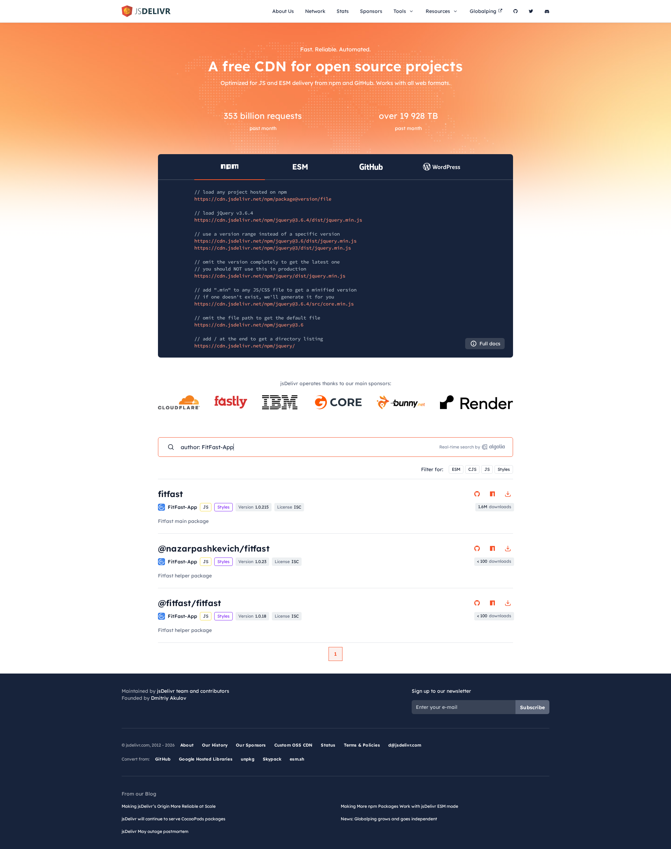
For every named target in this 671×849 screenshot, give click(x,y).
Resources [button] (438, 11)
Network (315, 11)
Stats (343, 11)
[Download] (508, 494)
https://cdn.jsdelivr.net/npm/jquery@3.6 (248, 325)
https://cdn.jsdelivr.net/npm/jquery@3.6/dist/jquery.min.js (275, 241)
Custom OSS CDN (293, 745)
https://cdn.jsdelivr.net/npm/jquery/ (244, 346)
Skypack (272, 759)
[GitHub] (515, 11)
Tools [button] (400, 11)
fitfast (170, 494)
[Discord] (546, 11)
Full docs (489, 343)
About (187, 745)
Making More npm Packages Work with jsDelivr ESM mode (399, 806)
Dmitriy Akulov (168, 698)
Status (328, 745)
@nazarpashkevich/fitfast (213, 548)
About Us (283, 11)
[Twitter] (531, 11)
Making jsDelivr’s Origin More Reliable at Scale (169, 806)
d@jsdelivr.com (404, 745)
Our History (215, 745)
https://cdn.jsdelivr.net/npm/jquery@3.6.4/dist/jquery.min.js (278, 220)
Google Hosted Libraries (205, 759)
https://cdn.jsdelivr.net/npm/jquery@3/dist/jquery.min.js (272, 248)
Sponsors (371, 11)
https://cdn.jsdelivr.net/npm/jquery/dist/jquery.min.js (269, 276)
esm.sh (297, 759)
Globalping (483, 11)
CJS (472, 469)
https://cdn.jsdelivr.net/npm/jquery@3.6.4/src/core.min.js (274, 304)
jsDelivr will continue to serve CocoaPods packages (173, 818)
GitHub (163, 759)
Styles (504, 469)
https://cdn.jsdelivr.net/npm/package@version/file (262, 199)
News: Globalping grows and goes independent (389, 818)
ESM (456, 469)
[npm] (492, 494)
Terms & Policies (362, 745)
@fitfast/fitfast (189, 603)
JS (487, 469)
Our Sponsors (251, 745)
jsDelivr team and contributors (193, 691)
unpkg (247, 759)
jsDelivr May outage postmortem (155, 831)
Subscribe (532, 707)
